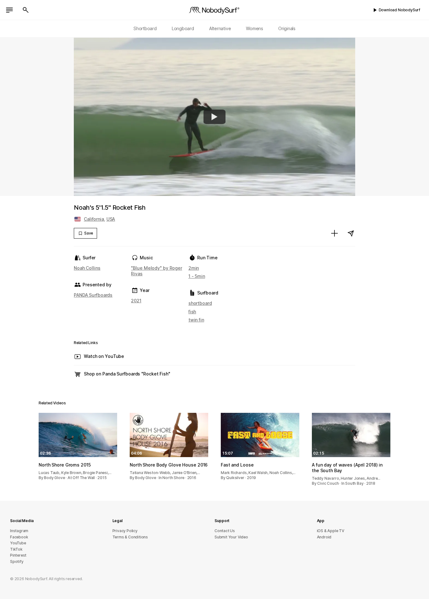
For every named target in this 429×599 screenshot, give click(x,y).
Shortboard (145, 28)
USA (110, 219)
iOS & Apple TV (330, 530)
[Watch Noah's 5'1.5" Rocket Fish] (214, 117)
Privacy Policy (125, 530)
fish (192, 311)
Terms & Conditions (130, 537)
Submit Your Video (231, 537)
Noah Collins (87, 268)
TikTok (16, 549)
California (94, 219)
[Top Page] (214, 10)
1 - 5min (196, 276)
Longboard (183, 28)
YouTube (18, 543)
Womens (254, 28)
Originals (287, 28)
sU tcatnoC (225, 530)
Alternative (220, 28)
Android (324, 537)
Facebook (19, 537)
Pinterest (18, 555)
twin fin (196, 319)
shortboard (200, 303)
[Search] (25, 10)
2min (193, 268)
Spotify (17, 561)
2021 (136, 300)
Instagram (19, 530)
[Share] (350, 233)
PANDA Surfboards (93, 295)
